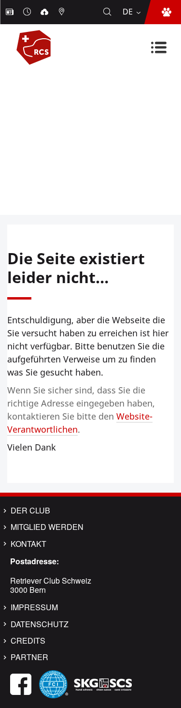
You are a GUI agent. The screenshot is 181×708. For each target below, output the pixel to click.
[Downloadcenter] (45, 12)
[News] (10, 12)
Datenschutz (40, 624)
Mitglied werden (47, 527)
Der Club (30, 510)
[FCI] (53, 683)
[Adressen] (63, 12)
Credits (28, 640)
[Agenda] (28, 12)
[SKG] (103, 683)
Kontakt (28, 544)
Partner (29, 657)
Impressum (34, 607)
